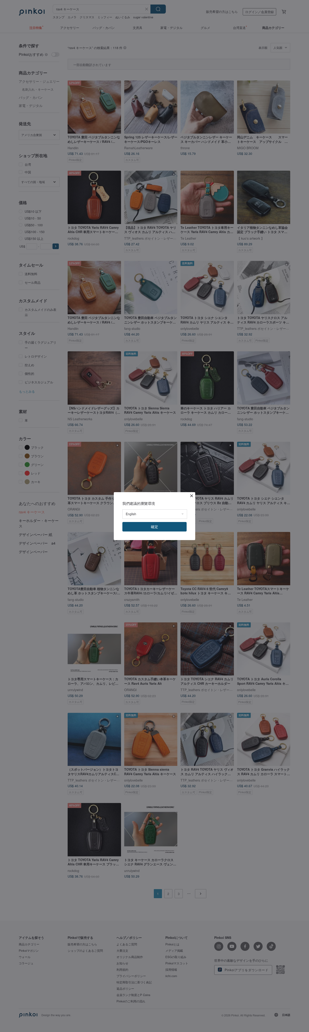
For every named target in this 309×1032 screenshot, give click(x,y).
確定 (154, 526)
